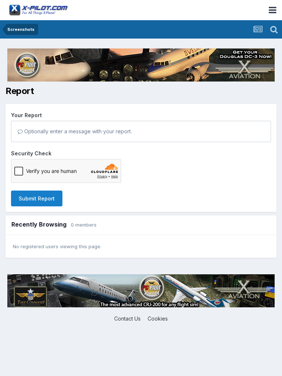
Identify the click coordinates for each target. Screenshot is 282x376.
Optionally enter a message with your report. (77, 131)
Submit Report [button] (37, 198)
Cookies (158, 318)
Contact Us (127, 318)
